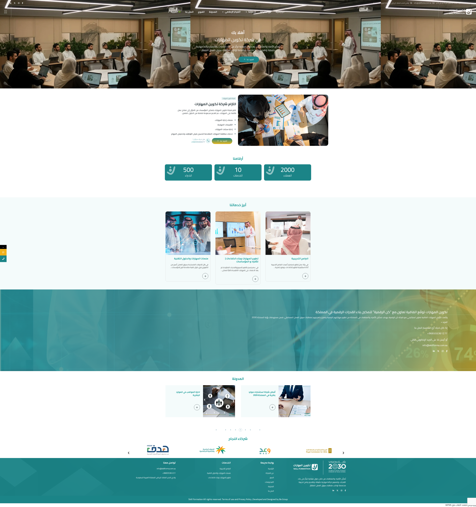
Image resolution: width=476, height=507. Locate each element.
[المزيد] (272, 407)
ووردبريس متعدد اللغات (466, 505)
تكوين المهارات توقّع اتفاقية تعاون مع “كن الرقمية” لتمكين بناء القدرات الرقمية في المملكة (381, 312)
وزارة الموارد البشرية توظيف (186, 392)
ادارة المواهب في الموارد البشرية (263, 393)
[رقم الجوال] (3, 258)
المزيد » (444, 322)
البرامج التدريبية (299, 258)
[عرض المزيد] (305, 276)
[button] (259, 429)
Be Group (283, 499)
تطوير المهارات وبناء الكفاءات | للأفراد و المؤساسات (241, 260)
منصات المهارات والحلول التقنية (191, 258)
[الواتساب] (3, 252)
